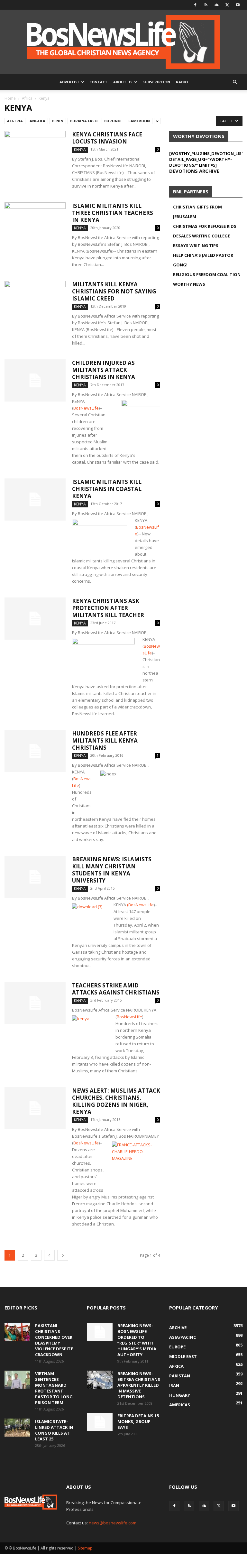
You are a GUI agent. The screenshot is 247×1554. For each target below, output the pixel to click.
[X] (227, 5)
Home (10, 98)
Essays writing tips (195, 245)
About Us (123, 81)
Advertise (69, 81)
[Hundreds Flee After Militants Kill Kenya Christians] (35, 751)
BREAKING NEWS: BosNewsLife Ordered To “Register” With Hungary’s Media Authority (136, 1340)
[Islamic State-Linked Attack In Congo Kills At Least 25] (17, 1428)
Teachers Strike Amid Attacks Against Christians (116, 989)
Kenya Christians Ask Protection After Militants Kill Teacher (108, 608)
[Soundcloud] (216, 5)
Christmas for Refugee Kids (204, 226)
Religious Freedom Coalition (207, 274)
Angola (37, 120)
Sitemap (85, 1548)
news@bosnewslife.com (112, 1523)
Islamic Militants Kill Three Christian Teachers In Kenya (112, 213)
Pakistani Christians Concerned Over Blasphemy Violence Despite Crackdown (54, 1340)
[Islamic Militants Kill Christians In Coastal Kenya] (35, 499)
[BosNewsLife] (123, 42)
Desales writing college (201, 236)
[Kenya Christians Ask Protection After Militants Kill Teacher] (35, 618)
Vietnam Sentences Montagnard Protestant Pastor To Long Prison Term (54, 1388)
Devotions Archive (194, 171)
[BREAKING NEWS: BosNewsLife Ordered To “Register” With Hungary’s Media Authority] (100, 1332)
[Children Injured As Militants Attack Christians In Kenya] (35, 380)
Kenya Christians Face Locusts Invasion (107, 138)
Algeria (15, 120)
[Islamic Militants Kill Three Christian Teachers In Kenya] (35, 223)
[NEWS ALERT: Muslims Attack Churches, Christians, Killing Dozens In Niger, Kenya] (35, 1108)
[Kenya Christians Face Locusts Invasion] (35, 152)
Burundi (113, 120)
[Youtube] (237, 5)
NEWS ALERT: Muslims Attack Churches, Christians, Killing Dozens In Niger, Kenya (116, 1101)
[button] (234, 82)
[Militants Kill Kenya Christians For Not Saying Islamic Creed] (35, 302)
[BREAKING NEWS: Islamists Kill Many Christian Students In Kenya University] (35, 877)
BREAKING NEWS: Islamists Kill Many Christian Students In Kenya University (111, 870)
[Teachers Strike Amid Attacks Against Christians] (35, 1003)
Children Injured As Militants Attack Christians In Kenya (103, 370)
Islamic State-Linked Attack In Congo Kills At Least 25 (54, 1430)
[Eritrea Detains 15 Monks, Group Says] (100, 1422)
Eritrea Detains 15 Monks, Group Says (138, 1421)
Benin (57, 120)
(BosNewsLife (140, 905)
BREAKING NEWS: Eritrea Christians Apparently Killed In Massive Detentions (138, 1385)
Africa (27, 98)
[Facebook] (195, 5)
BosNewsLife (86, 408)
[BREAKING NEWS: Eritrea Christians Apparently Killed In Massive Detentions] (100, 1380)
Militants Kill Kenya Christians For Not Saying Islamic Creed (114, 291)
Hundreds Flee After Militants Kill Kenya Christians (105, 740)
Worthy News (189, 284)
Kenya (80, 149)
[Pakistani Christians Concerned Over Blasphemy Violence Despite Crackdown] (17, 1332)
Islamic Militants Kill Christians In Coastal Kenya (107, 489)
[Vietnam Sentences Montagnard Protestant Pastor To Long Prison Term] (17, 1380)
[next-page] (62, 1255)
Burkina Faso (83, 120)
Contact (98, 81)
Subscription (156, 81)
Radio (182, 81)
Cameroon (139, 120)
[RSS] (206, 5)
